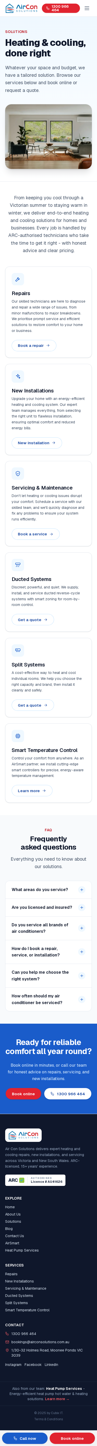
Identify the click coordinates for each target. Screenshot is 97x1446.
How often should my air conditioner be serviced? (37, 999)
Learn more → (57, 1399)
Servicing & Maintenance (25, 1288)
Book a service (32, 534)
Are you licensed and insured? (42, 907)
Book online (23, 1093)
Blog (9, 1228)
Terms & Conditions (48, 1419)
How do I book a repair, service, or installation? (36, 952)
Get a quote (29, 619)
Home (10, 1207)
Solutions (13, 1221)
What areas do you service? (40, 889)
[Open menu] (87, 8)
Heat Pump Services (22, 1250)
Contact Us (14, 1236)
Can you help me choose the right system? (40, 976)
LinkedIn (51, 1364)
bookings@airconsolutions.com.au (40, 1342)
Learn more (29, 790)
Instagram (13, 1364)
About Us (13, 1214)
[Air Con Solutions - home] (21, 8)
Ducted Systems (19, 1295)
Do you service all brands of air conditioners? (40, 928)
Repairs (11, 1274)
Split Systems (16, 1302)
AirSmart (12, 1243)
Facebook (33, 1364)
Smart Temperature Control (27, 1310)
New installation (33, 442)
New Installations (19, 1281)
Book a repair (31, 345)
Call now (28, 1438)
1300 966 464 (60, 8)
